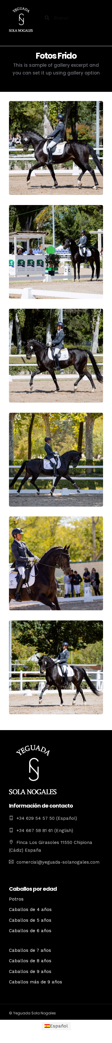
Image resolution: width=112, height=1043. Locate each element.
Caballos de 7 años (30, 950)
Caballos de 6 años (30, 930)
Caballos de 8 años (30, 960)
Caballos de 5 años (30, 920)
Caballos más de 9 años (35, 982)
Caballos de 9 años (30, 971)
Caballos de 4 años (30, 909)
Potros (16, 899)
